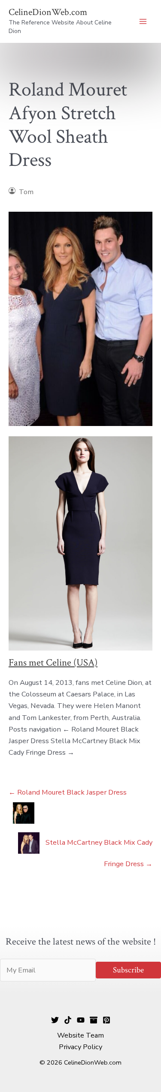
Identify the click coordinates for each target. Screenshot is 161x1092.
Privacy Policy (80, 1047)
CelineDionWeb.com (48, 12)
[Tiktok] (68, 1020)
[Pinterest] (106, 1020)
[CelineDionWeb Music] (81, 1020)
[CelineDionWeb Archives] (93, 1020)
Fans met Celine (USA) (53, 662)
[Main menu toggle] (142, 21)
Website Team (80, 1035)
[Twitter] (55, 1020)
